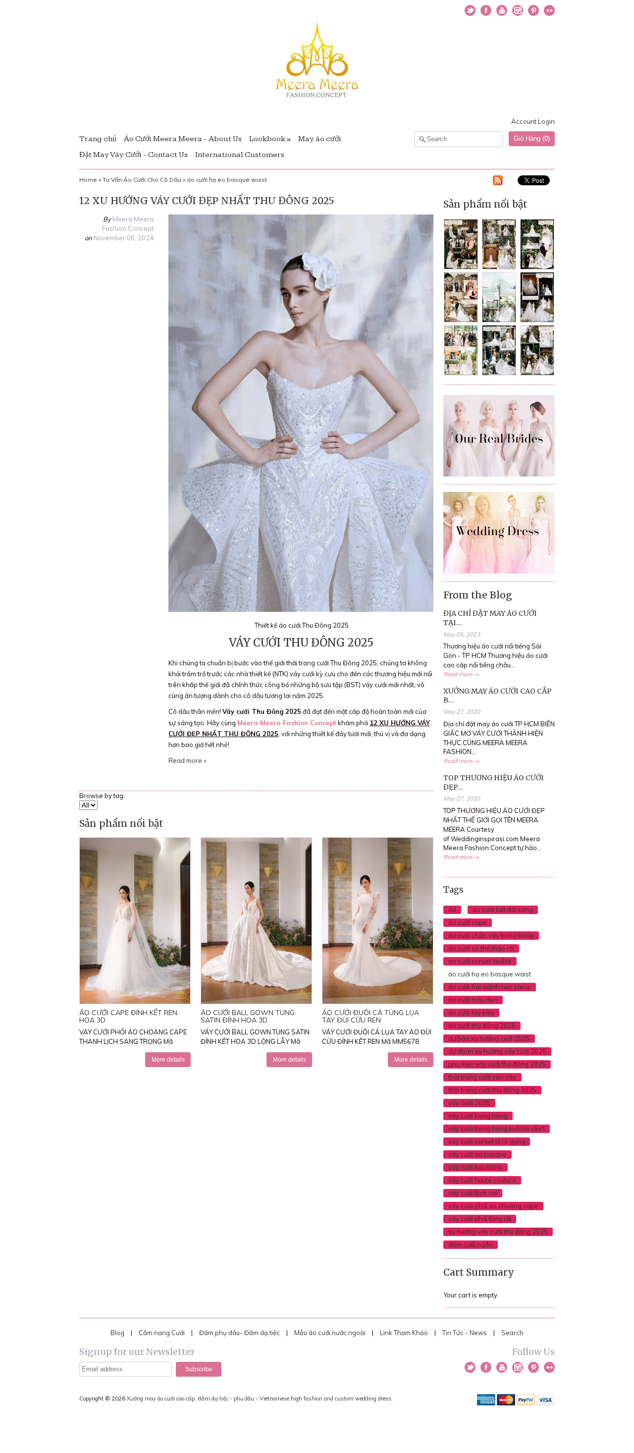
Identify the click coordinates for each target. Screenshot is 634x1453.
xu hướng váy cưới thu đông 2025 (498, 1232)
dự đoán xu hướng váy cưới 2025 (497, 1051)
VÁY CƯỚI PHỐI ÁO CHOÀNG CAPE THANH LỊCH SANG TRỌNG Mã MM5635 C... (133, 1041)
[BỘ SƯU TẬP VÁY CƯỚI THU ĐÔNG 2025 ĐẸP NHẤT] (300, 609)
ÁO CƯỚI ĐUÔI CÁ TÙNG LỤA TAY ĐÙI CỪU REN (370, 1016)
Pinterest (533, 10)
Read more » (187, 760)
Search (512, 1333)
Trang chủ (97, 139)
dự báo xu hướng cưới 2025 (489, 1038)
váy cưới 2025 (469, 1103)
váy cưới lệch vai (472, 1193)
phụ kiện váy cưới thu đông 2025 (497, 1064)
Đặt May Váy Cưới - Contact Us (133, 155)
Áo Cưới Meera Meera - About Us (183, 139)
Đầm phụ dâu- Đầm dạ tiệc (239, 1333)
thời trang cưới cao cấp (482, 1077)
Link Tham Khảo (404, 1333)
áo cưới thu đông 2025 (482, 1025)
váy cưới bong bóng (478, 1116)
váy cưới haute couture (482, 1180)
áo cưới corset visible (480, 961)
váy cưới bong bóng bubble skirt (496, 1128)
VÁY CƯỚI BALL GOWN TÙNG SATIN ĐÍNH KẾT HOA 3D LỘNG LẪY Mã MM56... (255, 1041)
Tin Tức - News (464, 1333)
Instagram (517, 10)
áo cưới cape (467, 922)
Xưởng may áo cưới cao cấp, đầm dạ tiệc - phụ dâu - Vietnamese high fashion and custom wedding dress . (261, 1398)
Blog (117, 1333)
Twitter (470, 10)
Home (88, 179)
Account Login (533, 121)
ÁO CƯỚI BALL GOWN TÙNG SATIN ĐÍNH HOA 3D (248, 1016)
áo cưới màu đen (473, 1000)
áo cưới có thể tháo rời (481, 948)
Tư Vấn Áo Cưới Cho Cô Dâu (142, 179)
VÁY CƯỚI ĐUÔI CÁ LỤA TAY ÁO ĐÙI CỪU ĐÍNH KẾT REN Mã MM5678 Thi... (376, 1041)
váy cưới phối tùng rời (479, 1219)
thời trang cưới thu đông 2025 (492, 1090)
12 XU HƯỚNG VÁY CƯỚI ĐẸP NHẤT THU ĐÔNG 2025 (206, 201)
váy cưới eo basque (477, 1154)
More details (168, 1059)
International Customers (239, 155)
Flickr (549, 10)
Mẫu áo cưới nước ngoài (330, 1333)
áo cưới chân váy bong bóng (491, 935)
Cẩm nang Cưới (162, 1333)
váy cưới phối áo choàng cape (493, 1206)
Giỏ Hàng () (532, 138)
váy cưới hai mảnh (475, 1167)
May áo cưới (319, 139)
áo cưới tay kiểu (471, 1013)
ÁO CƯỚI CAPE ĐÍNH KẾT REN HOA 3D (128, 1016)
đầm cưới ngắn (470, 1244)
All (452, 910)
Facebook (485, 10)
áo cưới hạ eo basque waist (227, 179)
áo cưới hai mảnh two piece (489, 987)
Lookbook (267, 139)
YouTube (501, 10)
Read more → (461, 674)
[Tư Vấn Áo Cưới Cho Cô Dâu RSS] (498, 181)
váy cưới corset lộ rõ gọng (486, 1141)
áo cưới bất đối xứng (503, 910)
